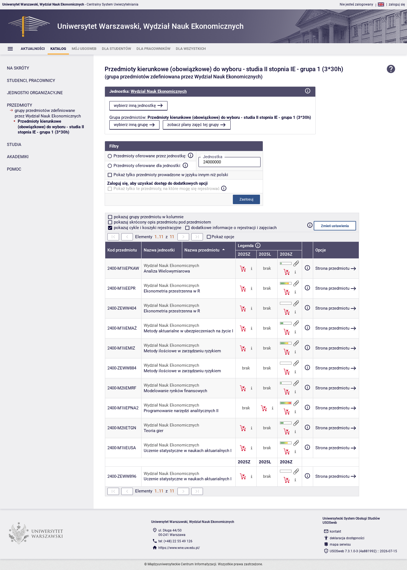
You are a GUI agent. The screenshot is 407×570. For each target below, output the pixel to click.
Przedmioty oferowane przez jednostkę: (149, 155)
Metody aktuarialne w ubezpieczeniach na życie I (188, 330)
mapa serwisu (340, 544)
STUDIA (14, 144)
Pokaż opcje (223, 236)
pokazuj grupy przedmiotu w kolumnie (148, 216)
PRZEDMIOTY (19, 105)
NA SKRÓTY (18, 68)
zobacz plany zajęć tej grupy (193, 124)
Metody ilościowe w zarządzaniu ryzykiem (182, 350)
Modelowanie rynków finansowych (175, 390)
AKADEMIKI (18, 156)
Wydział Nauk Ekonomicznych (159, 91)
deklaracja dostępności (347, 538)
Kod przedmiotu (122, 250)
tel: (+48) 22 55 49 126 (175, 541)
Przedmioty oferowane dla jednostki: (147, 165)
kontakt (335, 531)
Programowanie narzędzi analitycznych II (181, 410)
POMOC (14, 169)
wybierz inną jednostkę (135, 105)
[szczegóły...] (251, 268)
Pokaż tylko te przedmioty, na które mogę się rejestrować (167, 188)
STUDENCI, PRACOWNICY (31, 80)
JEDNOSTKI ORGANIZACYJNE (35, 92)
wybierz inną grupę (131, 124)
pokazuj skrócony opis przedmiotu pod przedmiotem (162, 222)
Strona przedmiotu (332, 268)
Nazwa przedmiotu (202, 250)
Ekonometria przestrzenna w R (172, 291)
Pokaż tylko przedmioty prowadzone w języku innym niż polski (171, 174)
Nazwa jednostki (159, 250)
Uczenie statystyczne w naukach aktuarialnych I (187, 450)
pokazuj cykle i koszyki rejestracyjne (147, 227)
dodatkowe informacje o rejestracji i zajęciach (233, 227)
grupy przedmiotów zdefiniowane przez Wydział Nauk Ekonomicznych (48, 113)
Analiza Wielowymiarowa (167, 271)
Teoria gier (153, 430)
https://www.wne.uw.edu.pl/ (179, 548)
